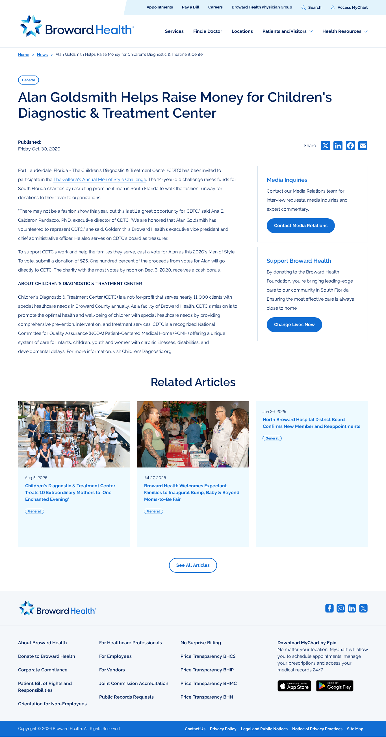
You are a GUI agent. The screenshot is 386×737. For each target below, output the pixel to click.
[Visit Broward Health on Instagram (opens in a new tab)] (340, 608)
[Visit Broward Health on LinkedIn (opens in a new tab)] (352, 608)
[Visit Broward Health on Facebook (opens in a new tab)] (329, 608)
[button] (311, 7)
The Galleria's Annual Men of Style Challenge (99, 179)
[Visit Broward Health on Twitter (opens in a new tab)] (363, 608)
